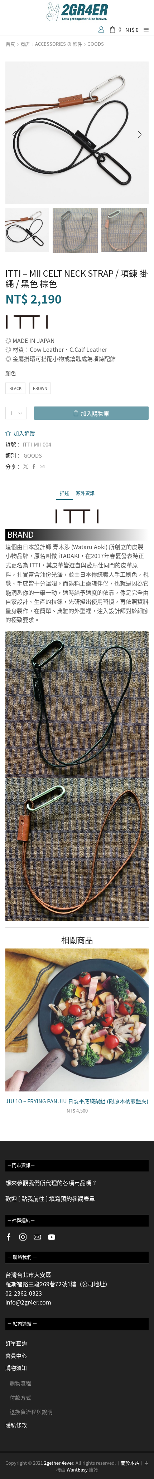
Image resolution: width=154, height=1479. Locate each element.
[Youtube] (51, 1237)
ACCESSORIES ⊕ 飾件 (58, 44)
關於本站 (130, 1462)
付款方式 (20, 1397)
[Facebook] (34, 466)
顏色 (10, 373)
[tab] (64, 492)
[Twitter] (25, 466)
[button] (14, 135)
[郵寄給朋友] (41, 466)
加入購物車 (95, 413)
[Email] (37, 1237)
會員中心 (16, 1355)
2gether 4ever (58, 1462)
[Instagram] (23, 1237)
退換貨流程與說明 (31, 1411)
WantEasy (77, 1469)
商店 (25, 44)
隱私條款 (16, 1425)
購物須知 (16, 1367)
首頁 (10, 44)
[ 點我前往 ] (33, 1198)
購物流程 (20, 1383)
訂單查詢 (16, 1343)
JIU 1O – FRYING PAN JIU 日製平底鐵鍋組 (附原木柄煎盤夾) (77, 1101)
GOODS (95, 44)
